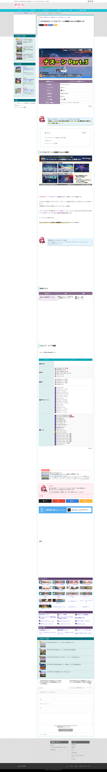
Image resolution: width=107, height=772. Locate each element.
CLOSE (84, 132)
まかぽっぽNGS (21, 766)
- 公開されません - (45, 703)
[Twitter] (40, 496)
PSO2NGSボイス (72, 606)
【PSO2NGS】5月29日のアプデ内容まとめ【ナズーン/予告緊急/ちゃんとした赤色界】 (50, 682)
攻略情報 (53, 17)
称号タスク (49, 140)
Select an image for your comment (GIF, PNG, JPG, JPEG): (65, 725)
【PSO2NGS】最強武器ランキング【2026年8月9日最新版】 (61, 649)
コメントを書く (67, 17)
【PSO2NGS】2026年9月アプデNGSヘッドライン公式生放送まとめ (63, 657)
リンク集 (73, 759)
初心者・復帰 (82, 10)
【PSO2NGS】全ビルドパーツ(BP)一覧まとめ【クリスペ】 (28, 69)
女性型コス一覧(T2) (45, 584)
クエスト (57, 17)
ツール (70, 10)
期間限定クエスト (47, 17)
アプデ (58, 10)
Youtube (76, 766)
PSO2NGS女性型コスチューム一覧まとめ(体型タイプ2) (60, 642)
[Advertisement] (76, 6)
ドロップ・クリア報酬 (51, 143)
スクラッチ (45, 10)
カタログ (33, 10)
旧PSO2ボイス (86, 606)
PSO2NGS (61, 17)
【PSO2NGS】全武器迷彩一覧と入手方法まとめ (58, 671)
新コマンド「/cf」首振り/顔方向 (84, 630)
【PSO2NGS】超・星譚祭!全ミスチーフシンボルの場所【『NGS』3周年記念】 (80, 682)
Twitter (71, 766)
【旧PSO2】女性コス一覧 (59, 606)
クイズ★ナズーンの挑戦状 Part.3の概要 (56, 137)
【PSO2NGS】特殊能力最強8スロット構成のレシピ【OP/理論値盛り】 (64, 664)
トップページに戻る (43, 734)
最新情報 (73, 747)
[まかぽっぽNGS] (19, 8)
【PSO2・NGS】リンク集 (84, 766)
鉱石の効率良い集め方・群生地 (84, 633)
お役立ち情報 (74, 752)
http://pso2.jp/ (53, 749)
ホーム (20, 10)
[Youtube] (42, 496)
